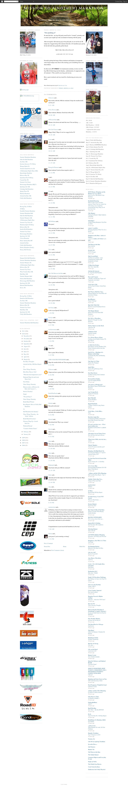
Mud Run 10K (24, 274)
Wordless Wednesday (93, 639)
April (25, 357)
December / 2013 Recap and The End (97, 536)
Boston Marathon (92, 399)
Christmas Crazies (92, 686)
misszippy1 (91, 220)
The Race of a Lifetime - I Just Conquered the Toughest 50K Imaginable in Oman (95, 259)
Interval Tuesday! (28, 391)
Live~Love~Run (92, 466)
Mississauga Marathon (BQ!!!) (28, 184)
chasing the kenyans (93, 271)
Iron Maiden (91, 721)
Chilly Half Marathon (26, 198)
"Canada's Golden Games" (30, 428)
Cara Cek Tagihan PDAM (94, 380)
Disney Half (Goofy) (25, 250)
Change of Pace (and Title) (94, 481)
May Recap (91, 567)
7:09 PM (51, 389)
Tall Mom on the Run (94, 244)
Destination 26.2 (92, 571)
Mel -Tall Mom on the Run (55, 273)
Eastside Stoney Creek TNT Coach (96, 497)
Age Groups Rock (93, 392)
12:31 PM (51, 217)
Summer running (92, 333)
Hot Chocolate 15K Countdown (95, 524)
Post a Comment (48, 543)
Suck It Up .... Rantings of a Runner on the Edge (95, 353)
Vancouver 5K (91, 327)
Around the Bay (24, 243)
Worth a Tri (91, 739)
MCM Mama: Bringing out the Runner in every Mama (96, 192)
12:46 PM (51, 482)
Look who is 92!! (92, 651)
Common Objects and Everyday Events (97, 758)
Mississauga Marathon (26, 234)
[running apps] (24, 90)
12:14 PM (51, 173)
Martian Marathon (25, 193)
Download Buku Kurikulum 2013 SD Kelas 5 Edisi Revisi (97, 468)
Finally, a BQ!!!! (92, 586)
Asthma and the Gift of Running (97, 691)
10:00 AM (51, 115)
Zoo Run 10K (23, 162)
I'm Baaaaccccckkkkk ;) (93, 698)
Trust (89, 413)
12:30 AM (51, 470)
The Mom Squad (92, 664)
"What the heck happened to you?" (32, 374)
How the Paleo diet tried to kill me (96, 435)
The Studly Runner (93, 755)
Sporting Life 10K (25, 187)
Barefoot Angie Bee (93, 417)
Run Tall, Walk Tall (93, 305)
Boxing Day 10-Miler (26, 206)
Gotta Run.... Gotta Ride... (95, 411)
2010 (23, 334)
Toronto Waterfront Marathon (28, 157)
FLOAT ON (91, 250)
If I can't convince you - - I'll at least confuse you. (96, 425)
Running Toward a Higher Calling (95, 597)
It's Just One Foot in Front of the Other (97, 459)
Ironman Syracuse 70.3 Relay (28, 164)
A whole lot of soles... (94, 345)
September (27, 344)
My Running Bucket (93, 546)
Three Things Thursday (29, 369)
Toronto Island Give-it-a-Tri (27, 168)
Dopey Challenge (92, 301)
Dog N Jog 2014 (92, 505)
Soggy (25, 394)
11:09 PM (51, 448)
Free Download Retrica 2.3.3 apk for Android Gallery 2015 (97, 453)
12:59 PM (51, 303)
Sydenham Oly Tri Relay (26, 178)
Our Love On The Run (94, 585)
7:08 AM (51, 529)
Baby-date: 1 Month (93, 573)
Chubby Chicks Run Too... (95, 479)
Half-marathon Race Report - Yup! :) (97, 475)
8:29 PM (51, 399)
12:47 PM (51, 245)
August (26, 346)
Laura (50, 139)
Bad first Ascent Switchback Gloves (96, 306)
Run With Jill (92, 398)
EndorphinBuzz (92, 702)
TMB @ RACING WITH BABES (57, 359)
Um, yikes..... (91, 645)
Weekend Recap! (27, 426)
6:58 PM (51, 502)
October (26, 341)
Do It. (89, 714)
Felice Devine (52, 110)
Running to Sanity (93, 638)
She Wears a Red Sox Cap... (95, 292)
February (26, 432)
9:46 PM (51, 425)
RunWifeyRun (92, 708)
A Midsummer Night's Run (27, 220)
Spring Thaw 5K (24, 191)
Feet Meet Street (92, 373)
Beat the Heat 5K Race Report (95, 492)
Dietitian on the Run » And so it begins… (97, 236)
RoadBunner (91, 299)
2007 (23, 443)
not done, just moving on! (94, 620)
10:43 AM (51, 151)
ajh (49, 379)
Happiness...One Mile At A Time (97, 540)
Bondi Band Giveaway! (29, 419)
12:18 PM (51, 203)
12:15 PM (51, 187)
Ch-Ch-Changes (92, 252)
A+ (24, 367)
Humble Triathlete (93, 733)
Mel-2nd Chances (53, 129)
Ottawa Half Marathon (26, 278)
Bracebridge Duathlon (26, 173)
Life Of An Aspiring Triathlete (96, 741)
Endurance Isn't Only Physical (96, 769)
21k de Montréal (24, 238)
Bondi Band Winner (28, 402)
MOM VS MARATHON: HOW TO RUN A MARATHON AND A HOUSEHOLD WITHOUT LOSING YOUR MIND (97, 670)
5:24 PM (51, 365)
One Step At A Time (93, 361)
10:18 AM (51, 125)
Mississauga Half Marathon (27, 281)
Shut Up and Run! (93, 256)
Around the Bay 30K (25, 196)
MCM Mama (52, 221)
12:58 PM (51, 285)
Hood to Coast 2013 (93, 554)
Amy (49, 487)
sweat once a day (92, 284)
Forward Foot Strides (94, 379)
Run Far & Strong (93, 643)
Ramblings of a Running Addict (97, 720)
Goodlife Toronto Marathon (27, 211)
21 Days (90, 491)
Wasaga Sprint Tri (25, 166)
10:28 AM (51, 135)
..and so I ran (91, 726)
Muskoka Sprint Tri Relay (27, 225)
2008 (23, 440)
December (26, 336)
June (25, 351)
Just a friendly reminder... (94, 657)
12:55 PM (51, 269)
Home (64, 546)
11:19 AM (51, 163)
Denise (50, 533)
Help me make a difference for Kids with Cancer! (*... (31, 388)
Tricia (50, 249)
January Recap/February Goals (95, 369)
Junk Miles (91, 367)
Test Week (90, 542)
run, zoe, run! (92, 552)
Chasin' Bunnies (92, 445)
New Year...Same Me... (93, 267)
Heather (50, 403)
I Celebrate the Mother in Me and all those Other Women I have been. (96, 419)
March (26, 359)
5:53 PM (51, 539)
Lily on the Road (93, 649)
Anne (49, 441)
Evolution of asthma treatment (95, 692)
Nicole (50, 429)
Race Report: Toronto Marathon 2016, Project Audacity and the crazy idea (97, 347)
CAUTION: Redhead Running (96, 535)
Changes (90, 486)
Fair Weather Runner (94, 618)
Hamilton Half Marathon (26, 298)
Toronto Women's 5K (25, 263)
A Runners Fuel (92, 331)
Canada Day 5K (24, 180)
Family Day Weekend (93, 363)
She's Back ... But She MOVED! (96, 710)
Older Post (82, 546)
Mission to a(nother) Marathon (64, 8)
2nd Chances (91, 747)
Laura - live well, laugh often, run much (96, 564)
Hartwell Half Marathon (26, 285)
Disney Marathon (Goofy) (27, 247)
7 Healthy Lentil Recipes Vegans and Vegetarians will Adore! (97, 279)
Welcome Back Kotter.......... (95, 500)
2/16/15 (90, 441)
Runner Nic (91, 749)
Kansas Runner (92, 504)
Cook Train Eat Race (94, 767)
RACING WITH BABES (95, 517)
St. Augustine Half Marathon (95, 272)
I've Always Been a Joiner (95, 337)
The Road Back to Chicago (95, 624)
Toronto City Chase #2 (26, 222)
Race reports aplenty (93, 592)
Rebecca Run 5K (24, 175)
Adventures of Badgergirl (95, 385)
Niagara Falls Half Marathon (27, 258)
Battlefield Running (93, 201)
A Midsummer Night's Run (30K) (29, 171)
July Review (91, 626)
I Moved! (90, 675)
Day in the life (91, 246)
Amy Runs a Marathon (94, 558)
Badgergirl (51, 465)
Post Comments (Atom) (57, 550)
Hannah (50, 419)
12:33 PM (51, 233)
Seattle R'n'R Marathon (26, 229)
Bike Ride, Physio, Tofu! (29, 372)
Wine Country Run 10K (26, 272)
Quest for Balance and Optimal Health (97, 662)
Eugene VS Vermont (93, 393)
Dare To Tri (91, 604)
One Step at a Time (93, 696)
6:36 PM (51, 375)
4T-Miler (22, 209)
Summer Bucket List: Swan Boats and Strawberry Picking (97, 294)
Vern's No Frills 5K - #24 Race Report (97, 715)
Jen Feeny (51, 307)
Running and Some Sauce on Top (97, 679)
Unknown (51, 98)
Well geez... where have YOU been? (96, 599)
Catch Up (90, 559)
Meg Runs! (91, 630)
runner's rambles (93, 228)
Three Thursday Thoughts (94, 605)
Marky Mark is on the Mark (96, 326)
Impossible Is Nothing (94, 523)
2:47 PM (51, 325)
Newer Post (47, 546)
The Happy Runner (93, 311)
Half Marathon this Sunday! (30, 411)
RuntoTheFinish (92, 404)
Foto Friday (26, 382)
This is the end (91, 530)
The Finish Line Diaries (94, 764)
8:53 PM (51, 415)
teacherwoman (52, 329)
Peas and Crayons (93, 277)
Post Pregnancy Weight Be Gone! (97, 685)
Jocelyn (50, 317)
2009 (23, 437)
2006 (23, 445)
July (25, 349)
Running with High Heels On (96, 451)
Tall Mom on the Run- (94, 752)
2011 (23, 331)
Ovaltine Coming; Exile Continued (96, 374)
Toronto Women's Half (26, 276)
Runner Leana (92, 655)
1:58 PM (51, 313)
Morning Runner (93, 529)
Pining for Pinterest (53, 167)
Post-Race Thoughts (28, 361)
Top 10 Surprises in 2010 (94, 735)
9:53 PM (51, 436)
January (26, 434)
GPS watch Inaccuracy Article (95, 680)
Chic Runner (91, 213)
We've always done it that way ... (96, 519)
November (27, 338)
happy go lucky (92, 761)
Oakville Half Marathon (26, 159)
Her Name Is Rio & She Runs (96, 510)
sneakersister (51, 507)
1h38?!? (90, 704)
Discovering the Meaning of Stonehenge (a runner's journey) (97, 610)
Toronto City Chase (25, 182)
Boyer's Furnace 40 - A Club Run (96, 461)
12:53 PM (51, 255)
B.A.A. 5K (23, 288)
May (25, 354)
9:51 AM (51, 105)
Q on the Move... (92, 744)
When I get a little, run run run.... (97, 439)
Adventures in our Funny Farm (97, 433)
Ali (49, 345)
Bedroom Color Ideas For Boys (95, 548)
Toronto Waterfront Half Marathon (29, 323)
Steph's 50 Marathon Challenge (97, 577)
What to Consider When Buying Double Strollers (96, 512)
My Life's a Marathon (94, 318)
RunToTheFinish (53, 393)
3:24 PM (51, 341)
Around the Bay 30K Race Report (32, 364)
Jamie (50, 475)
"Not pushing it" (27, 396)
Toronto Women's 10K (26, 218)
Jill (49, 191)
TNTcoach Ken (52, 119)
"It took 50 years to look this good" (96, 447)
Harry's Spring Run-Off (26, 240)
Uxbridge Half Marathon (26, 189)
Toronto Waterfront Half (26, 213)
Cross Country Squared (94, 590)
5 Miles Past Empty (93, 265)
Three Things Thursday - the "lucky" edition (30, 415)
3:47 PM (51, 355)
